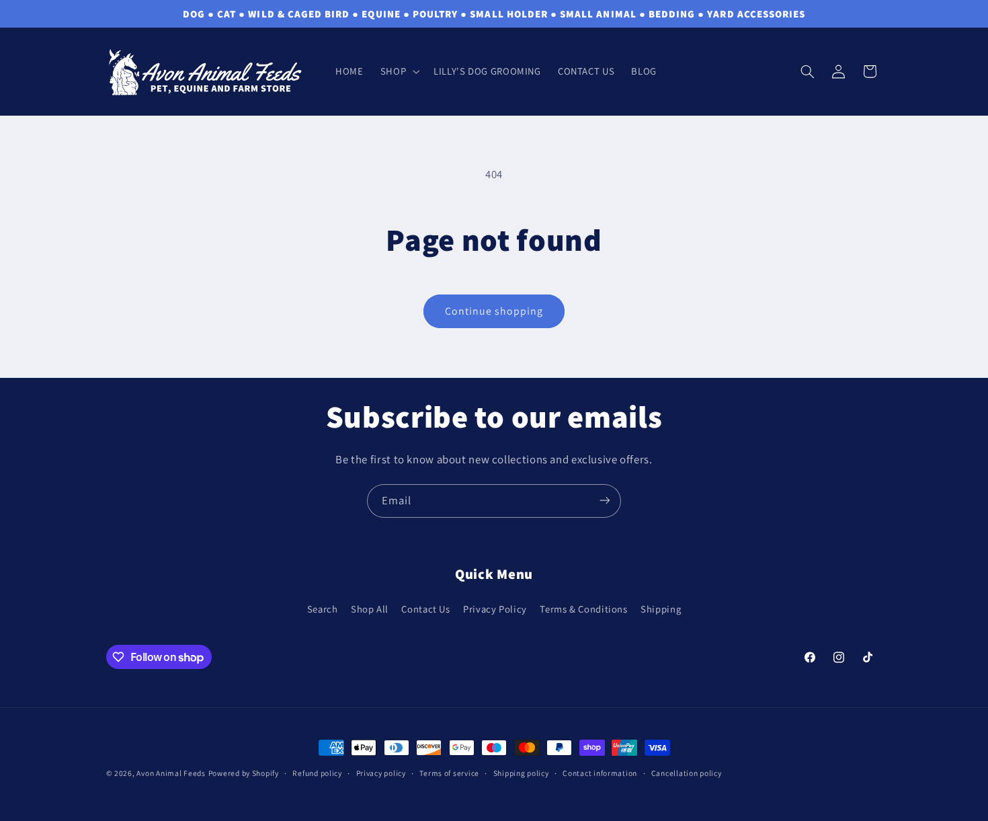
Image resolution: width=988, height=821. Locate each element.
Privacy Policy (495, 609)
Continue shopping (494, 311)
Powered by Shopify (243, 773)
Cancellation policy (686, 774)
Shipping (661, 609)
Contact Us (425, 609)
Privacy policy (381, 774)
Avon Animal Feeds (171, 773)
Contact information (600, 774)
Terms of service (449, 774)
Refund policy (317, 774)
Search (322, 609)
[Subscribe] (604, 500)
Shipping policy (521, 774)
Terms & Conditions (583, 609)
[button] (398, 71)
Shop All (369, 609)
